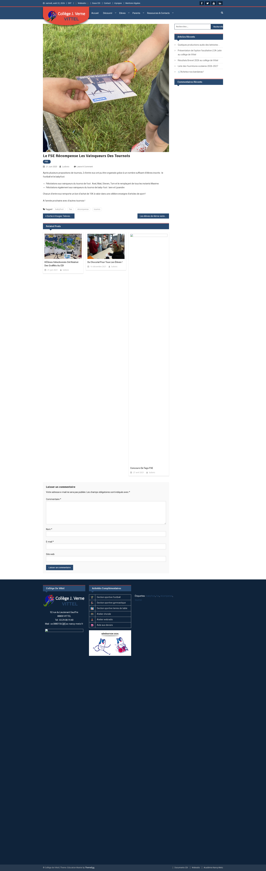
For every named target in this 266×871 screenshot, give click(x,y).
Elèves (122, 13)
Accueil (95, 13)
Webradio (196, 868)
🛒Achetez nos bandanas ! (191, 72)
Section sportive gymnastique (111, 602)
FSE (46, 161)
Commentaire (53, 499)
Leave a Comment (85, 166)
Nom (49, 529)
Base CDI (96, 3)
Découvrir (107, 13)
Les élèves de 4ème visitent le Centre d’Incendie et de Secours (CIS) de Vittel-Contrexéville (154, 216)
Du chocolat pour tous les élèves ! (105, 262)
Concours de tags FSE (141, 468)
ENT (69, 3)
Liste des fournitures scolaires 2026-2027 (198, 66)
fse (70, 209)
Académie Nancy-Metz (213, 868)
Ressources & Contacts (158, 13)
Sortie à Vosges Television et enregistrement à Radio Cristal (61, 216)
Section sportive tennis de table (112, 608)
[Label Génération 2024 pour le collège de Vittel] (110, 643)
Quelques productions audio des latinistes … (199, 45)
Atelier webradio (105, 619)
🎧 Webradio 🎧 (82, 3)
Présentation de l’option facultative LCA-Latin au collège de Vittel (200, 52)
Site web (50, 554)
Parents (136, 13)
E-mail (50, 541)
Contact (107, 3)
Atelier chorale (104, 614)
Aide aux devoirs (105, 625)
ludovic (65, 166)
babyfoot (59, 209)
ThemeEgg (89, 868)
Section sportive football (109, 597)
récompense (83, 209)
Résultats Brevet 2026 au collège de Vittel (198, 60)
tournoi (97, 209)
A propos (118, 3)
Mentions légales (132, 3)
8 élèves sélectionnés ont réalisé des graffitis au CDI (61, 264)
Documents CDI (181, 868)
